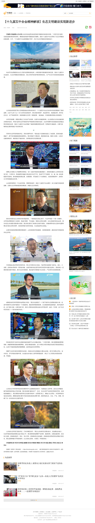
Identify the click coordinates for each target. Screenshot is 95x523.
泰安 (70, 109)
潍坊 (86, 107)
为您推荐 (8, 457)
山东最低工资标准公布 (86, 175)
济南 (70, 107)
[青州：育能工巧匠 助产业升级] (74, 171)
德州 (83, 109)
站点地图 (48, 511)
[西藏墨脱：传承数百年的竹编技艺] (80, 263)
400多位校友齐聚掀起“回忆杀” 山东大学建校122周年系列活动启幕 (86, 80)
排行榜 (73, 298)
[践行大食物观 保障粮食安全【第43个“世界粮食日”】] (74, 183)
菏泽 (70, 112)
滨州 (89, 109)
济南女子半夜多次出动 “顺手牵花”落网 (80, 83)
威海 (74, 109)
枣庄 (77, 107)
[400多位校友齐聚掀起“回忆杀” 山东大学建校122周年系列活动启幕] (86, 77)
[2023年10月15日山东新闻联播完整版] (86, 147)
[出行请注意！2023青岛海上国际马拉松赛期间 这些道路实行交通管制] (86, 66)
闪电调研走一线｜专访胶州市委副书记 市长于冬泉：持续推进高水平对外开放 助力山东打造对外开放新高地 (80, 93)
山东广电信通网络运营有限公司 (50, 519)
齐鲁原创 (28, 13)
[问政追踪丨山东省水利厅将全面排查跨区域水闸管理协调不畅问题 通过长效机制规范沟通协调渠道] (74, 77)
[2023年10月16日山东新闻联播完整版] (86, 159)
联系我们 (42, 511)
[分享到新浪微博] (90, 27)
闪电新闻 (80, 1)
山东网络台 (84, 1)
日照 (77, 109)
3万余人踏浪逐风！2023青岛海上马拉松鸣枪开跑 (74, 69)
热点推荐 (73, 56)
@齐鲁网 (16, 451)
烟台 (83, 107)
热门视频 (73, 141)
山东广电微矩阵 (90, 1)
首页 (76, 1)
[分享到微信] (86, 27)
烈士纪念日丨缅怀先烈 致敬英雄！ (80, 328)
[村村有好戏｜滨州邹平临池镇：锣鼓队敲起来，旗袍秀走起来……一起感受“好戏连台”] (10, 492)
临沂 (80, 109)
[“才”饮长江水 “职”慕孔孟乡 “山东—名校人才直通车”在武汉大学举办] (10, 479)
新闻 (15, 13)
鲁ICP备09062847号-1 (29, 515)
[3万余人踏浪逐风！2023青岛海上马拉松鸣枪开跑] (74, 66)
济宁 (89, 107)
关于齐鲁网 (35, 511)
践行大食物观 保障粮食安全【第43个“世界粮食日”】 (74, 189)
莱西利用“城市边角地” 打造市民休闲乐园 (78, 234)
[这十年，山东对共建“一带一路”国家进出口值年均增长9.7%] (80, 244)
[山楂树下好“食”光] (86, 183)
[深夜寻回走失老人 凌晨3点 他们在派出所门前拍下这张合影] (10, 466)
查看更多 (33, 500)
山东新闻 (20, 13)
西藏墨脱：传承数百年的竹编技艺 (77, 271)
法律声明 (54, 511)
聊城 (86, 109)
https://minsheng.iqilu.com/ (30, 449)
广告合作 (60, 511)
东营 (80, 107)
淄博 (74, 107)
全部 (65, 13)
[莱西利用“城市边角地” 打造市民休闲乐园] (80, 227)
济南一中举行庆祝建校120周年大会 (80, 306)
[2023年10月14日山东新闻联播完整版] (74, 147)
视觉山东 (73, 216)
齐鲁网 (3, 1)
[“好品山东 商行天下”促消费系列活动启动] (74, 159)
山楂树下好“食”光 (85, 187)
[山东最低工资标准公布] (86, 171)
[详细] (19, 468)
